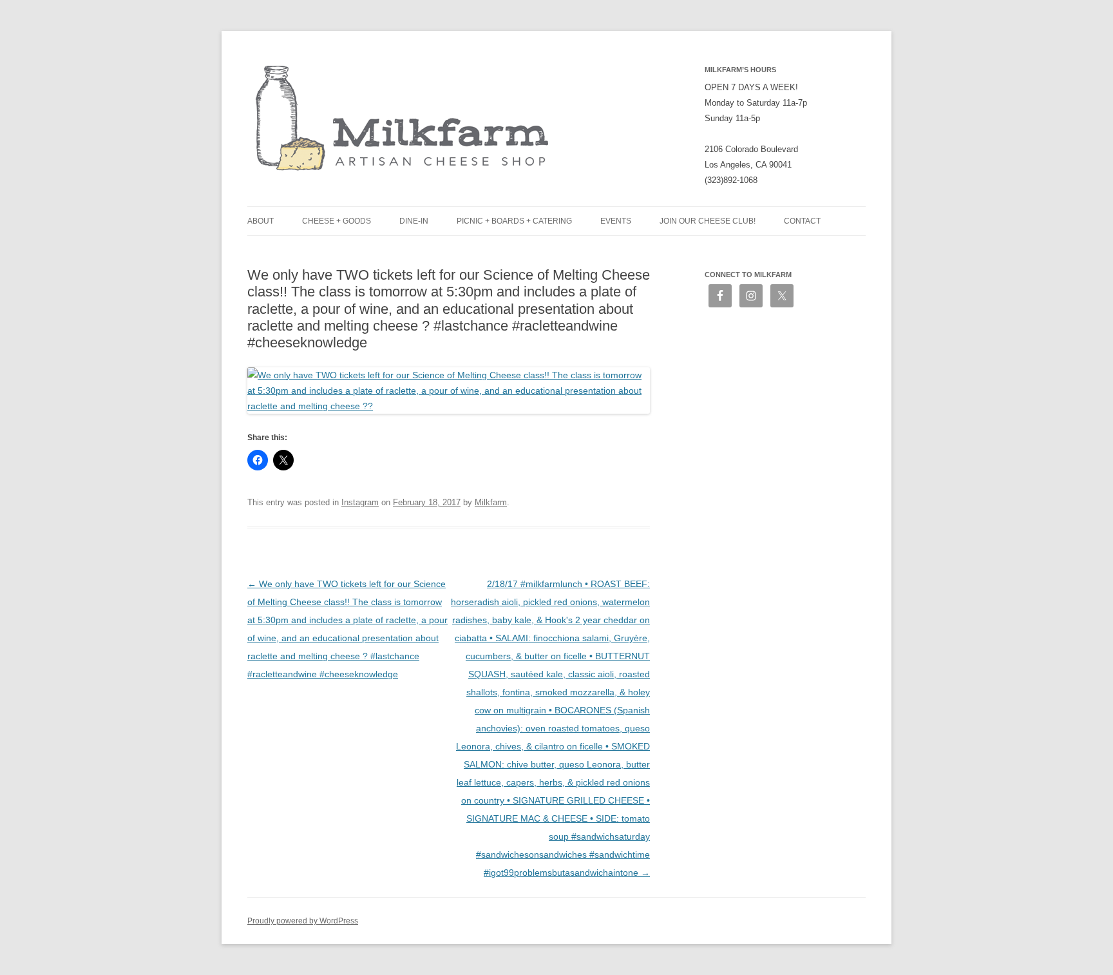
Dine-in (413, 221)
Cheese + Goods (336, 221)
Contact (802, 221)
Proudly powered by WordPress (302, 920)
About (260, 221)
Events (615, 221)
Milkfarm (491, 502)
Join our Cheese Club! (708, 221)
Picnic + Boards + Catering (514, 221)
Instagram (360, 502)
